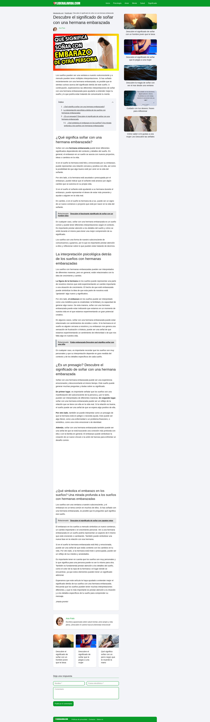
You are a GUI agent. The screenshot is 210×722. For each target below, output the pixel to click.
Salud (142, 3)
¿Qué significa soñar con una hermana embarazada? (84, 107)
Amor (127, 3)
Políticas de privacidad (79, 719)
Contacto (92, 719)
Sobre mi (100, 719)
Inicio (108, 3)
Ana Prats (62, 28)
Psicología (117, 3)
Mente (134, 3)
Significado (152, 3)
